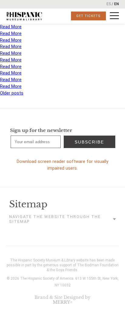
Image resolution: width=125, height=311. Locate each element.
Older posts (11, 93)
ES (108, 4)
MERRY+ (63, 302)
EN (116, 4)
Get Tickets (88, 16)
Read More (11, 26)
